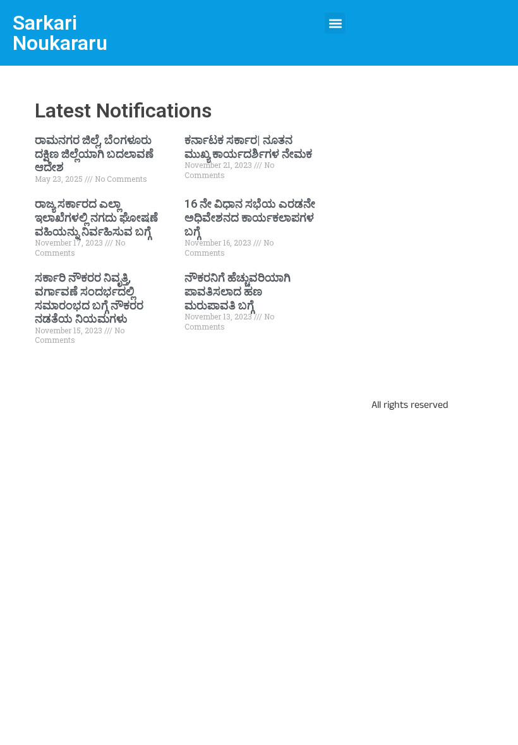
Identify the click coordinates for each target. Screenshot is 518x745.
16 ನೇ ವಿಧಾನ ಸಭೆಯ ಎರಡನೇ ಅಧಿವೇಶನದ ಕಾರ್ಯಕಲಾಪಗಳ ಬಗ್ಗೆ (249, 217)
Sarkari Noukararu (60, 33)
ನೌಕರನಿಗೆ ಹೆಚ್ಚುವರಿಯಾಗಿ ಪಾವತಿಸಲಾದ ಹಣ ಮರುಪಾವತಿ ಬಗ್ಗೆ (237, 291)
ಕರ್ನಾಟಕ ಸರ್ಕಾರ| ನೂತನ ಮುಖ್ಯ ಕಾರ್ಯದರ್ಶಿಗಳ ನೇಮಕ (248, 146)
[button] (335, 23)
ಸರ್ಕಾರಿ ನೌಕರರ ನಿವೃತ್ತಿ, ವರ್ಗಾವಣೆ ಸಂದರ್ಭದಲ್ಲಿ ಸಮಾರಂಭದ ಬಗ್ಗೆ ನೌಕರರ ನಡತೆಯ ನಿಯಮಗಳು (89, 298)
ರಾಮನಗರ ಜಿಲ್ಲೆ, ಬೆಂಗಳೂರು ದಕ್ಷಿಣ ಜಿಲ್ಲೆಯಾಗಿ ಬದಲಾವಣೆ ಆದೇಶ (94, 153)
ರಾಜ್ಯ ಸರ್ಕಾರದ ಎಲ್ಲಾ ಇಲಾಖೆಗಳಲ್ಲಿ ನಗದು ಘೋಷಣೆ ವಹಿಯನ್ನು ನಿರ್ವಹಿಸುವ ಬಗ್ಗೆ (96, 217)
